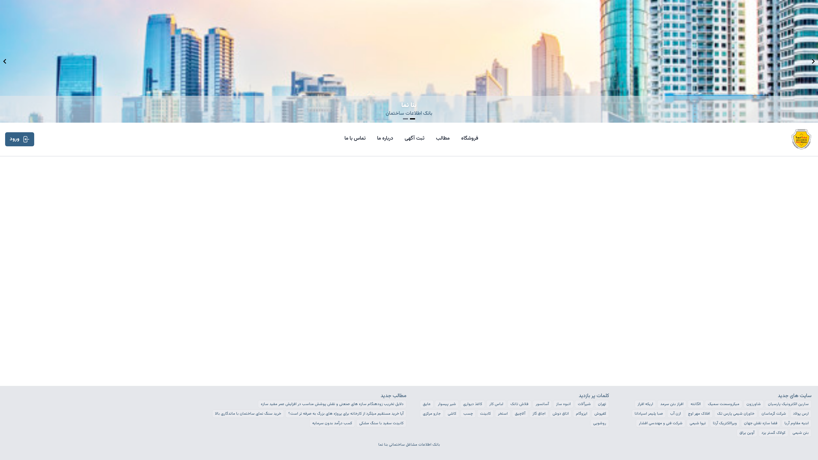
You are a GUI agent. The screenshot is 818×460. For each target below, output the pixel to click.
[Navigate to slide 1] (405, 118)
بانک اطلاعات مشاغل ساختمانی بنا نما (409, 445)
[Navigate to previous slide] (5, 61)
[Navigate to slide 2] (412, 118)
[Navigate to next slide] (813, 61)
